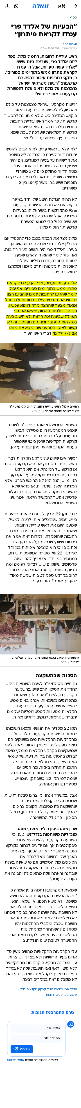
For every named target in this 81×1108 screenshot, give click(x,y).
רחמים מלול (55, 989)
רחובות (51, 994)
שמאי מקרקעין (67, 994)
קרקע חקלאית (36, 989)
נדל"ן (22, 989)
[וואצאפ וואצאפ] (16, 6)
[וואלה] (40, 6)
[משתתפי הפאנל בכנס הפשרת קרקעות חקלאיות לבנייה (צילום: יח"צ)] (40, 630)
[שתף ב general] (7, 6)
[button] (61, 6)
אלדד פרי (70, 989)
